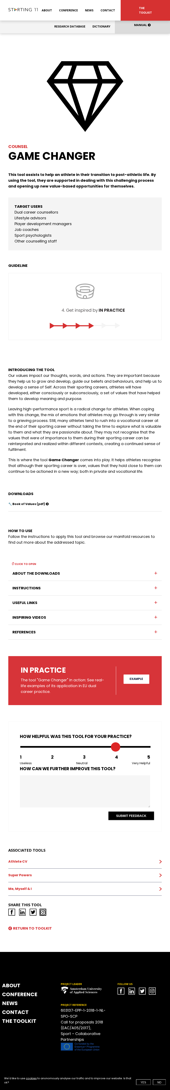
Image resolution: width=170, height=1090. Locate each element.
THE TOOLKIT (145, 10)
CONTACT (108, 10)
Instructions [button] (26, 588)
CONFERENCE (68, 10)
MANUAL (141, 25)
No (159, 1082)
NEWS (89, 10)
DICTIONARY (101, 26)
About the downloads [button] (36, 573)
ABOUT (47, 10)
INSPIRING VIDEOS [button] (29, 617)
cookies (31, 1078)
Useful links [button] (24, 602)
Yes (143, 1082)
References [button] (24, 632)
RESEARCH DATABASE (69, 26)
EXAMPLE (136, 679)
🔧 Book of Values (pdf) (27, 504)
